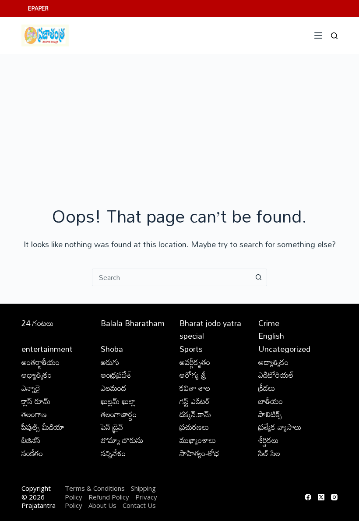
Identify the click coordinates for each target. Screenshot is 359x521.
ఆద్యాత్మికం (273, 362)
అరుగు (110, 362)
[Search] (334, 35)
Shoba (112, 349)
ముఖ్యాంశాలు (198, 440)
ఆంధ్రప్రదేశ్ (116, 375)
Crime (268, 323)
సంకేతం (32, 453)
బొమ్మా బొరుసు (122, 440)
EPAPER (38, 8)
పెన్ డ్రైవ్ (112, 427)
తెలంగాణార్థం (119, 414)
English (271, 336)
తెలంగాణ (34, 414)
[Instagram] (334, 497)
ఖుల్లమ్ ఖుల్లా (118, 401)
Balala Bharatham (133, 323)
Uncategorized (284, 349)
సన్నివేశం (113, 453)
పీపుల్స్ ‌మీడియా (42, 427)
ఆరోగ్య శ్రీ (193, 375)
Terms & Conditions (95, 488)
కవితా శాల (195, 388)
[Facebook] (308, 497)
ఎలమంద (113, 388)
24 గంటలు (37, 323)
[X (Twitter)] (321, 497)
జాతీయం (270, 401)
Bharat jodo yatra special (210, 329)
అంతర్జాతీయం (40, 362)
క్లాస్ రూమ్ (35, 401)
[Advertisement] (179, 119)
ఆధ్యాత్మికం (36, 375)
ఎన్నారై (30, 388)
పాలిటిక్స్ (270, 414)
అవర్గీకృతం (195, 362)
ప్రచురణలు (194, 427)
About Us (102, 505)
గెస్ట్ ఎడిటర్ (195, 401)
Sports (191, 349)
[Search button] (258, 277)
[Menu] (318, 35)
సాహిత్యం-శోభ (199, 453)
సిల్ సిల (269, 453)
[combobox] (171, 277)
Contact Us (139, 505)
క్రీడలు (266, 388)
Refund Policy (108, 497)
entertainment (47, 349)
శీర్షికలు (268, 440)
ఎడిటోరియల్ (276, 375)
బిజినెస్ (30, 440)
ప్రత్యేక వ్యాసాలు (280, 427)
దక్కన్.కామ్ (195, 414)
